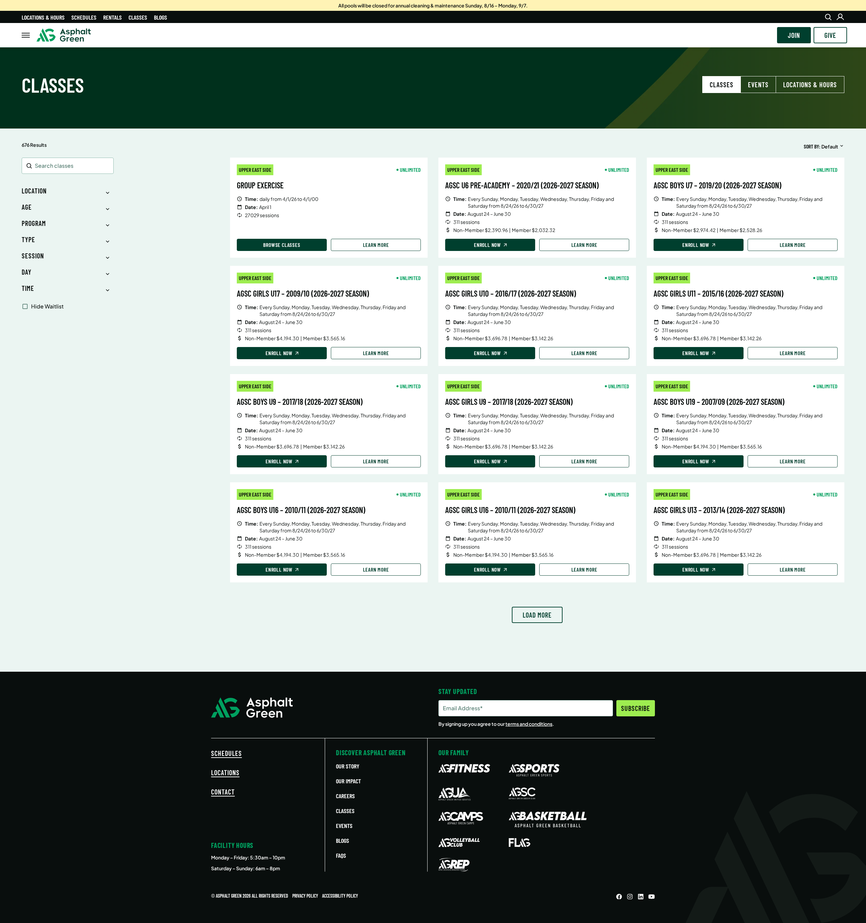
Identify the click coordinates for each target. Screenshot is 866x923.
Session (33, 256)
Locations (225, 772)
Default (829, 146)
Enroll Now (487, 244)
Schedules (83, 17)
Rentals (112, 17)
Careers (345, 796)
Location (34, 191)
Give (830, 35)
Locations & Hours (43, 17)
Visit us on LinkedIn (640, 896)
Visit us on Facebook (619, 896)
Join (794, 35)
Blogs (160, 17)
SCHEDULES (226, 753)
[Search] (828, 17)
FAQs (341, 855)
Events (758, 84)
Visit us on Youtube (651, 896)
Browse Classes (281, 244)
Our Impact (348, 781)
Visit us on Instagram (629, 896)
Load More (537, 615)
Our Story (347, 766)
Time (28, 288)
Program (34, 223)
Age (27, 207)
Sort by (811, 146)
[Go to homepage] (64, 35)
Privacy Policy (305, 896)
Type (28, 239)
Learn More (376, 244)
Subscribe (635, 708)
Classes (138, 17)
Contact (223, 792)
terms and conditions (528, 724)
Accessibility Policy (340, 896)
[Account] (840, 17)
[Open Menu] (26, 35)
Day (26, 272)
